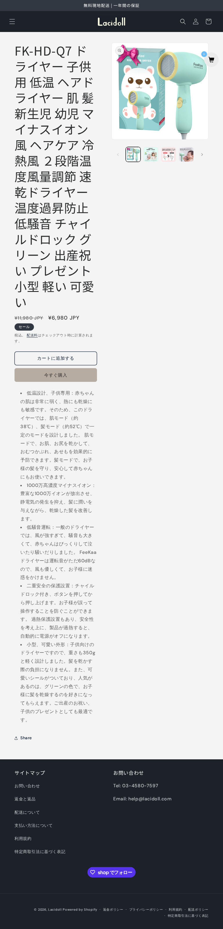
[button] (12, 21)
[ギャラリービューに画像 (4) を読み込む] (186, 154)
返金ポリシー (113, 909)
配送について (27, 812)
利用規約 (23, 838)
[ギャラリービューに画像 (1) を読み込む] (133, 154)
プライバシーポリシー (146, 909)
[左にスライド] (118, 154)
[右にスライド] (202, 154)
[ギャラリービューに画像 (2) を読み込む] (150, 154)
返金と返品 (25, 799)
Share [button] (26, 737)
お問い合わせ (27, 785)
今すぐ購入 (55, 375)
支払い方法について (34, 825)
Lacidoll (55, 909)
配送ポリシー (198, 909)
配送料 (32, 335)
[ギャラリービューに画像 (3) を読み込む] (168, 154)
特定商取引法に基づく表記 (40, 851)
